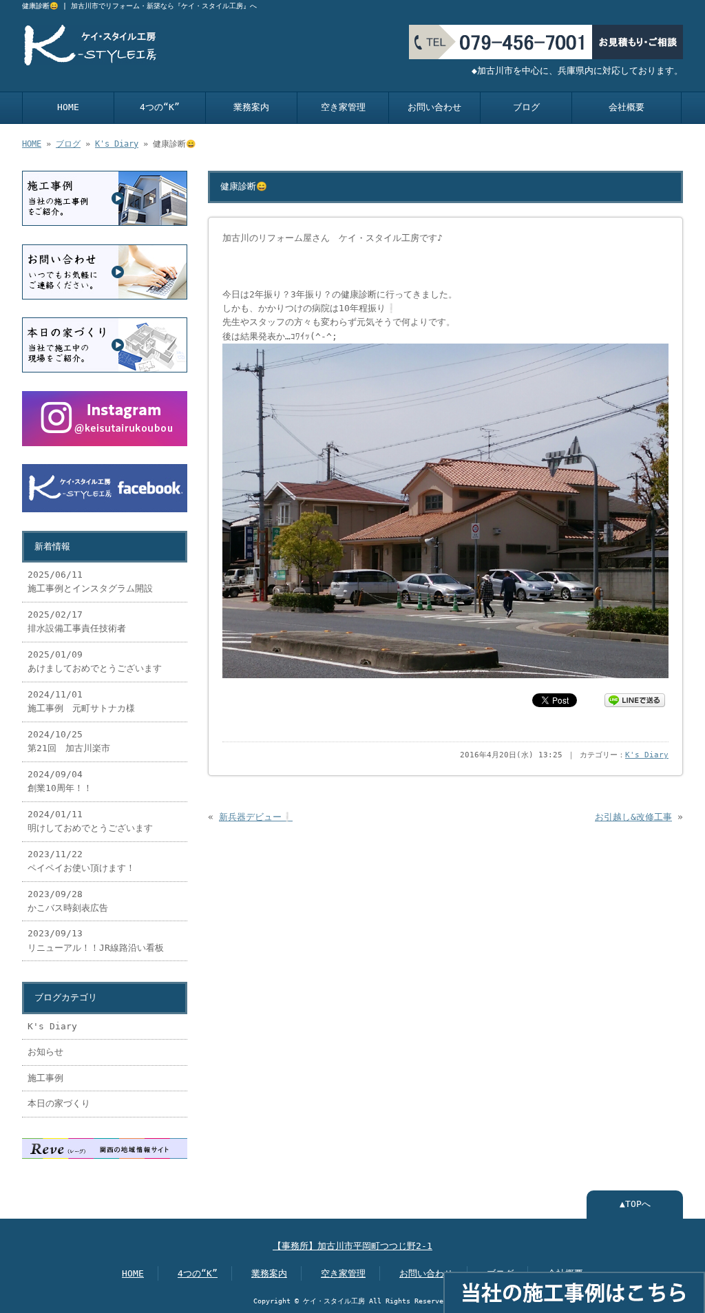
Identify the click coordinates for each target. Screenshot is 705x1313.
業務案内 (251, 107)
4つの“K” (160, 107)
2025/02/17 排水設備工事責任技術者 (77, 621)
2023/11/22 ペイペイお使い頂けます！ (81, 861)
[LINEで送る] (634, 699)
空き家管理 (343, 107)
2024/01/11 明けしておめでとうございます (90, 821)
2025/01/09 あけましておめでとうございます (95, 661)
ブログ (526, 107)
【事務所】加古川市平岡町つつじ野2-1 (352, 1246)
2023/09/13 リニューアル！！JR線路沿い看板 (96, 940)
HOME (68, 107)
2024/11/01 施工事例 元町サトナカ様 (86, 701)
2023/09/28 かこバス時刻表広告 (68, 901)
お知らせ (45, 1052)
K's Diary (116, 144)
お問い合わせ (434, 107)
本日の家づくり (59, 1103)
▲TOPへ (635, 1204)
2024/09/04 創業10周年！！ (60, 781)
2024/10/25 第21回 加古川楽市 (69, 741)
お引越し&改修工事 (633, 817)
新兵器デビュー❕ (256, 817)
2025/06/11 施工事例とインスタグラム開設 (90, 581)
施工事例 (45, 1078)
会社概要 (626, 107)
